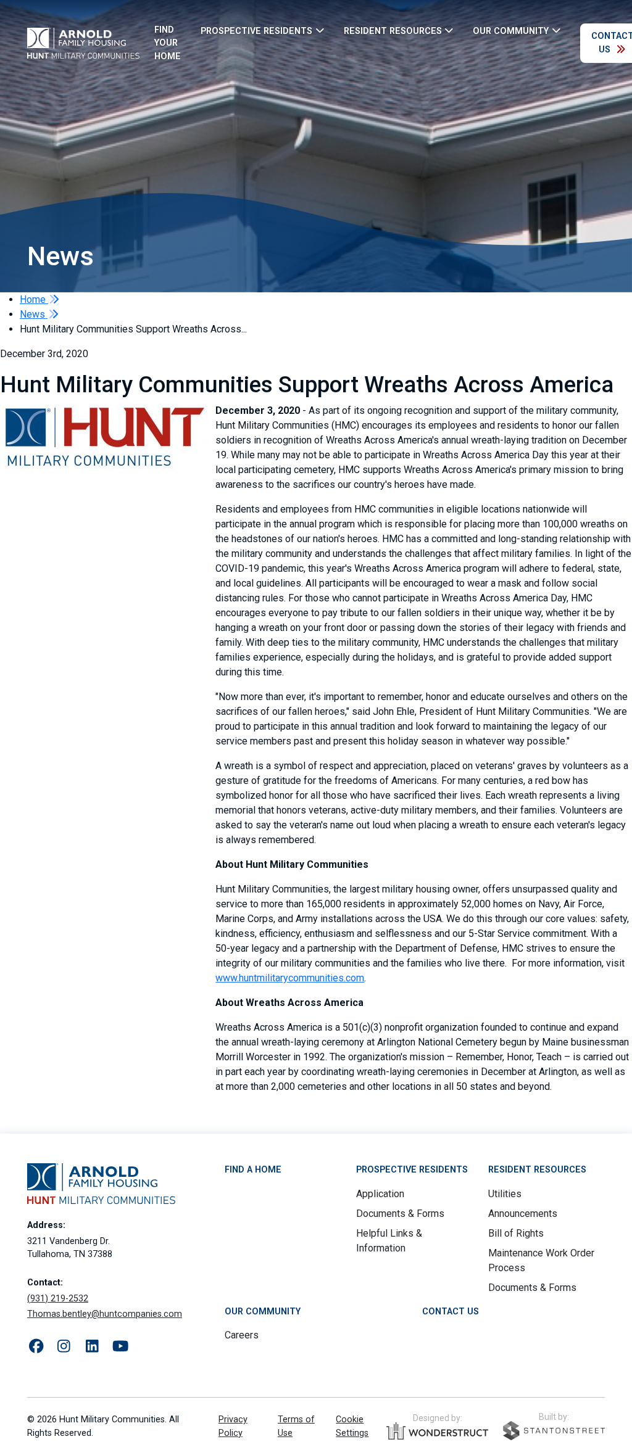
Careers (242, 1335)
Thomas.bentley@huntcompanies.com (104, 1314)
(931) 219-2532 (57, 1298)
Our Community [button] (511, 30)
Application (380, 1194)
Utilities (505, 1194)
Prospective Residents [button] (256, 30)
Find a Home (253, 1169)
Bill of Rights (516, 1233)
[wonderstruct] (437, 1431)
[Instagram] (64, 1347)
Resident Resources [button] (393, 30)
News (34, 314)
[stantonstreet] (554, 1430)
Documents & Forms (400, 1213)
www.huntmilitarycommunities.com (289, 978)
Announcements (522, 1213)
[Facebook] (36, 1347)
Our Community (263, 1311)
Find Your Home (167, 43)
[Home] (83, 43)
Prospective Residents (412, 1169)
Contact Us (450, 1311)
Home (34, 299)
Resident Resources (537, 1169)
